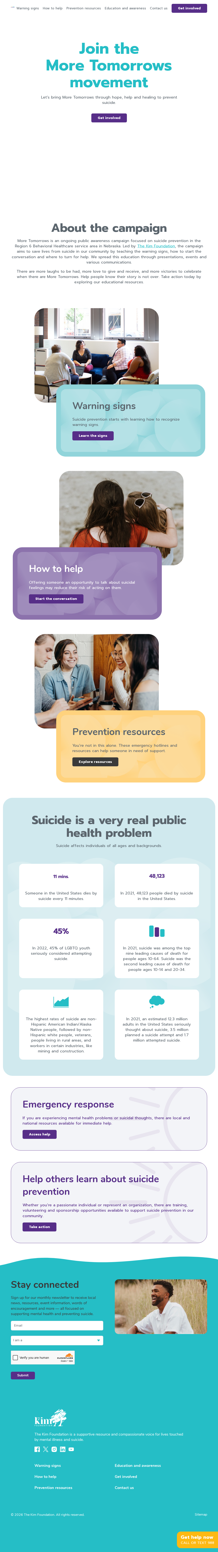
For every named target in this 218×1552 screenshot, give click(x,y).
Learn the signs (93, 435)
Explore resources (95, 761)
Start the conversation (56, 598)
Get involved (189, 8)
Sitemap (201, 1514)
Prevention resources (83, 8)
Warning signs (27, 8)
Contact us (159, 8)
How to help (53, 8)
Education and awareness (125, 8)
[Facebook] (37, 1449)
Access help (39, 1134)
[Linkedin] (62, 1449)
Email (18, 1325)
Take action (39, 1227)
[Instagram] (54, 1449)
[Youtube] (71, 1449)
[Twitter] (45, 1449)
